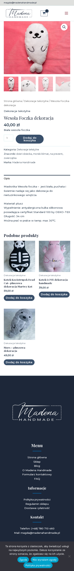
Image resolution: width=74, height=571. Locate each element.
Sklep (37, 461)
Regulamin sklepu (37, 503)
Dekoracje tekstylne (36, 101)
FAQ (37, 478)
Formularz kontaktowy (37, 474)
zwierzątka (10, 158)
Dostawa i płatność (37, 508)
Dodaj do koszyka (30, 139)
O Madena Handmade (37, 470)
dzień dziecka (24, 153)
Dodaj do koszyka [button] (19, 297)
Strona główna (13, 101)
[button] (64, 27)
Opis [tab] (7, 178)
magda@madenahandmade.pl (20, 2)
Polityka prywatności (37, 499)
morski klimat (41, 153)
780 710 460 (46, 528)
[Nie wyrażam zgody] (69, 556)
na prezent (56, 153)
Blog (37, 465)
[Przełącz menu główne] (66, 13)
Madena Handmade (23, 162)
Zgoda (23, 559)
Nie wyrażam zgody (45, 559)
